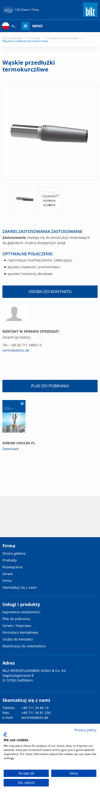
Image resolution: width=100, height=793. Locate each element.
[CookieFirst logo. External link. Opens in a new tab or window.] (5, 734)
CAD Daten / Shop (27, 10)
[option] (25, 198)
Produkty (34, 38)
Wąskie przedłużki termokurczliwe (25, 41)
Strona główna (12, 38)
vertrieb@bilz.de (15, 350)
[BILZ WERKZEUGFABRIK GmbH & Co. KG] (90, 15)
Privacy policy (85, 730)
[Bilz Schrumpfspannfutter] (13, 416)
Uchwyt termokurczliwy (62, 38)
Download (10, 448)
